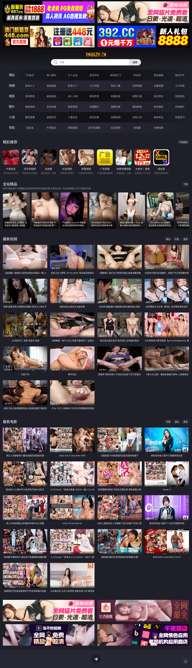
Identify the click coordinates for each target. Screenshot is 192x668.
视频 (12, 86)
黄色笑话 (158, 117)
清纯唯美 (137, 106)
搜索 (135, 62)
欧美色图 (73, 106)
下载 (185, 184)
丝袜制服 (137, 85)
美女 (168, 239)
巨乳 (177, 239)
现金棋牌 (158, 75)
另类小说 (137, 117)
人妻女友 (73, 117)
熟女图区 (158, 106)
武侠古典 (94, 117)
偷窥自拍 (30, 106)
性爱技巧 (180, 117)
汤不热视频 (94, 127)
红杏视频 (115, 127)
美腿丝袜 (115, 106)
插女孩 (30, 127)
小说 (12, 117)
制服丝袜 (115, 96)
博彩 (12, 75)
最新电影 (10, 421)
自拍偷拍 (51, 85)
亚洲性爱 (30, 96)
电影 (12, 96)
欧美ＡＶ (73, 85)
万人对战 (73, 75)
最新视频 (10, 238)
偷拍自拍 (51, 96)
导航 (12, 128)
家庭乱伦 (51, 117)
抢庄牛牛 (180, 75)
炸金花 (137, 75)
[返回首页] (185, 661)
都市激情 (30, 117)
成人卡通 (73, 96)
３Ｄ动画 (94, 85)
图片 (12, 107)
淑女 (177, 421)
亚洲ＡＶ (30, 85)
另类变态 (180, 96)
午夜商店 (51, 127)
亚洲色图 (51, 106)
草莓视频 (73, 127)
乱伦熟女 (158, 96)
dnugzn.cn (96, 55)
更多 (185, 239)
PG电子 (30, 75)
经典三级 (137, 96)
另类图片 (180, 106)
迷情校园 (115, 117)
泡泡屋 (137, 127)
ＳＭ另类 (180, 85)
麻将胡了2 (115, 75)
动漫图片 (94, 106)
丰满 (168, 421)
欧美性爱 (94, 96)
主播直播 (158, 85)
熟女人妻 (115, 85)
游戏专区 (94, 75)
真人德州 (51, 75)
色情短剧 (158, 127)
